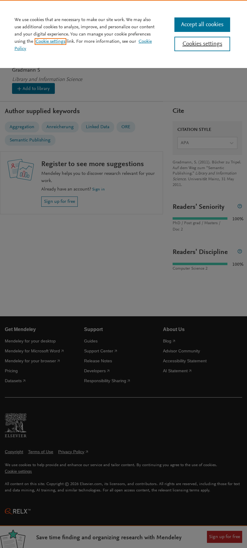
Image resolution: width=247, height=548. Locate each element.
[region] (123, 34)
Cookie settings (50, 41)
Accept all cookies (202, 25)
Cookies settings (202, 44)
